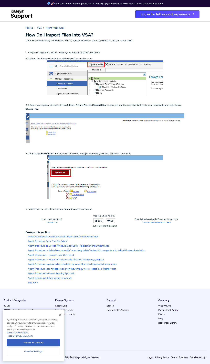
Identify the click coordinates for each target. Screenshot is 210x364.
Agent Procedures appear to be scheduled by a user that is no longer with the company (72, 264)
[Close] (60, 314)
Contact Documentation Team (157, 222)
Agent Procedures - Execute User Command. (51, 255)
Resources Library (167, 322)
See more (33, 282)
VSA (39, 27)
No (112, 220)
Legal (150, 357)
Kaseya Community (65, 314)
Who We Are (164, 305)
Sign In (110, 305)
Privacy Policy (162, 357)
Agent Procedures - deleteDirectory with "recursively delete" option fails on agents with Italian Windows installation (86, 250)
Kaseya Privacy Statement (20, 336)
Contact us (52, 222)
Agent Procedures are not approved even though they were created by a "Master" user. (72, 268)
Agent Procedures (55, 27)
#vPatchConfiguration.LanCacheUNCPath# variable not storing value (63, 236)
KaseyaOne (61, 305)
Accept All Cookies (33, 342)
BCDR (6, 305)
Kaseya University (64, 310)
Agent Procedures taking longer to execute (50, 278)
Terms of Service (179, 357)
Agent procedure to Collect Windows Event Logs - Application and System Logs (68, 245)
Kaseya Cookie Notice (17, 332)
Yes (100, 220)
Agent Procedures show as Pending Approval (51, 273)
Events (161, 314)
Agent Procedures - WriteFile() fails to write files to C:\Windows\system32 (66, 259)
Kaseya (29, 27)
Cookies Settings (198, 357)
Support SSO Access (118, 310)
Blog (160, 318)
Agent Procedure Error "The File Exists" (47, 241)
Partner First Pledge (168, 310)
